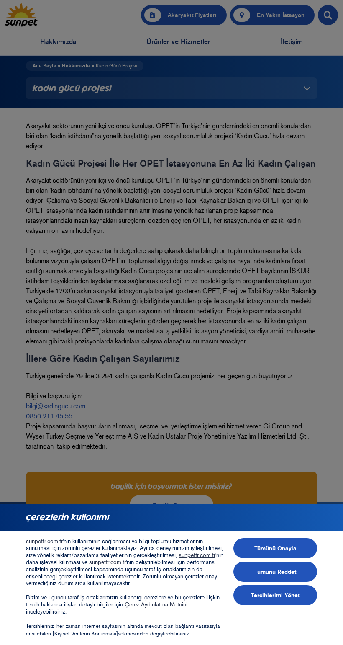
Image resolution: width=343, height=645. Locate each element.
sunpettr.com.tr (44, 541)
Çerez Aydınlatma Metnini (156, 604)
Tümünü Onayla (275, 548)
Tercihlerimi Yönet (275, 595)
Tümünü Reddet (275, 571)
